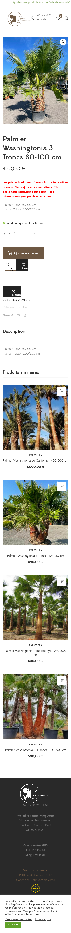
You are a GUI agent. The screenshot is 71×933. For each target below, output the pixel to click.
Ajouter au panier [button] (62, 391)
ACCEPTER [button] (13, 924)
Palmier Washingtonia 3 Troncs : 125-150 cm (35, 556)
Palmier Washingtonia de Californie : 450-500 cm (35, 461)
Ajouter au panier (26, 253)
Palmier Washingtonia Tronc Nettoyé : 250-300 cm (35, 653)
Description (14, 331)
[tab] (35, 331)
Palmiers (22, 307)
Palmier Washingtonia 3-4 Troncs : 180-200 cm (35, 750)
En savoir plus (43, 919)
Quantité (9, 233)
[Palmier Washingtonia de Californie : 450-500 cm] (35, 417)
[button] (63, 42)
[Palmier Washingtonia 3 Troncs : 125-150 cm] (35, 504)
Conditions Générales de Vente (35, 880)
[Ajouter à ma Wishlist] (10, 265)
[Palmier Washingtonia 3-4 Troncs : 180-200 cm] (35, 706)
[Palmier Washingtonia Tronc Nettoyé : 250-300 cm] (35, 607)
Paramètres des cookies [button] (18, 919)
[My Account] (32, 19)
